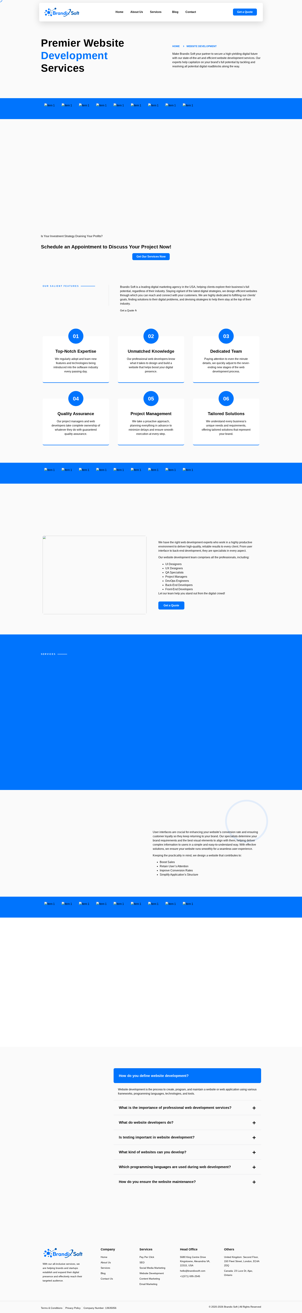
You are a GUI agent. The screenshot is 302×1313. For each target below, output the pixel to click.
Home (119, 11)
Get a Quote (127, 310)
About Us (136, 11)
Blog (175, 11)
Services (155, 11)
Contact (190, 11)
